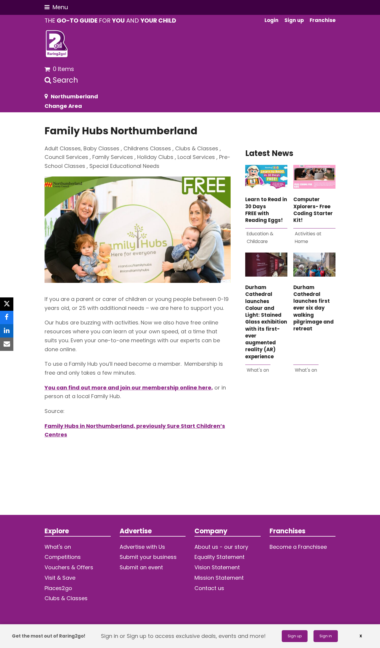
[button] (56, 7)
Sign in (325, 635)
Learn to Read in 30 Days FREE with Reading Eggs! (266, 210)
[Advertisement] (290, 454)
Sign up (295, 635)
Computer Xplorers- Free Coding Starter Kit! (313, 210)
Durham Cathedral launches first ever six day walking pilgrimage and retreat (313, 308)
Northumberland (74, 96)
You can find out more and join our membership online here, (129, 387)
